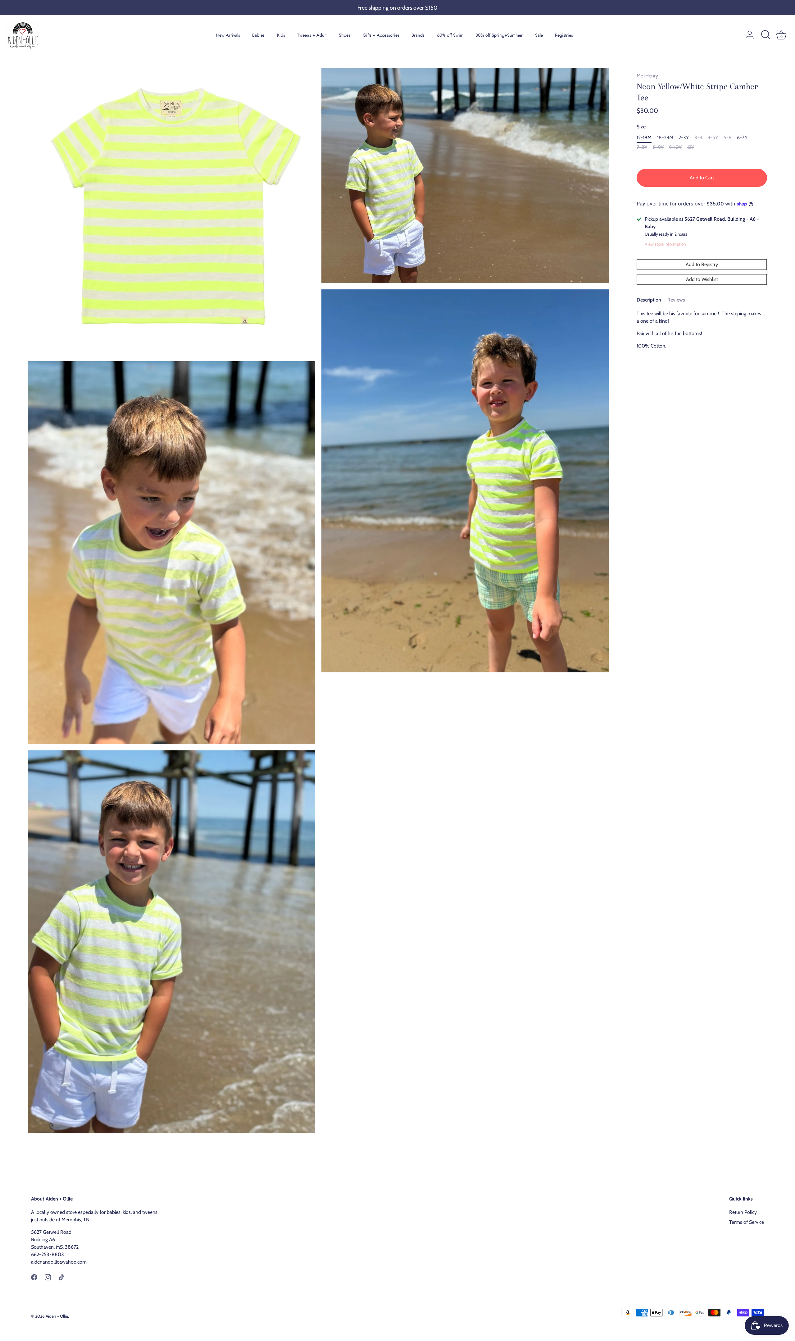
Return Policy (743, 1212)
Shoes (344, 35)
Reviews (676, 300)
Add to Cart (702, 178)
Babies (258, 35)
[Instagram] (48, 1277)
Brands (418, 35)
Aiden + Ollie (57, 1316)
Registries (564, 35)
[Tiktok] (61, 1277)
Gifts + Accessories (381, 35)
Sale (539, 35)
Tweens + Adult (311, 35)
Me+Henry (647, 76)
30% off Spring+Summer (499, 35)
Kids (281, 35)
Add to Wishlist (702, 279)
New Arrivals (228, 35)
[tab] (652, 300)
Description (649, 300)
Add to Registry (702, 264)
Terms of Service (746, 1222)
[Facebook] (34, 1277)
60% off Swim (450, 35)
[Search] (765, 35)
